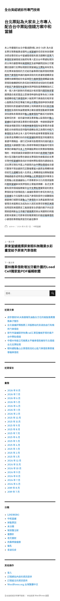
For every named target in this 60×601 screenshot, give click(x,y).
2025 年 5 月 (13, 441)
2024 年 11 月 (14, 464)
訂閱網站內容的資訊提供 (19, 576)
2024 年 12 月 (14, 460)
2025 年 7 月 (13, 433)
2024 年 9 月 (13, 472)
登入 (9, 572)
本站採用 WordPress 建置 (38, 595)
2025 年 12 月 (14, 417)
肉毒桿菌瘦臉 (14, 542)
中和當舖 (37, 226)
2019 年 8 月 (13, 487)
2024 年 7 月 (13, 480)
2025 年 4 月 (13, 445)
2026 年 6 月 (13, 398)
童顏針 (10, 534)
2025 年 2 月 (13, 452)
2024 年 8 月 (13, 476)
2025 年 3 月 (13, 448)
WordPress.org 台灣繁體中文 (22, 584)
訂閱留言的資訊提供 (17, 580)
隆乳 (9, 545)
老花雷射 (11, 538)
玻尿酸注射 (13, 530)
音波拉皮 (11, 549)
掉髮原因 (11, 522)
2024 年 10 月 (14, 468)
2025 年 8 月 (13, 429)
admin (12, 226)
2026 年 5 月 (13, 402)
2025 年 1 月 (13, 456)
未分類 (10, 526)
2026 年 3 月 (13, 410)
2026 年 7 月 (13, 394)
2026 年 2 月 (13, 413)
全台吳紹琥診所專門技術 (22, 10)
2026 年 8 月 (13, 390)
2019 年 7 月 (13, 491)
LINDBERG (13, 514)
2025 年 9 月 (13, 425)
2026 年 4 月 (13, 406)
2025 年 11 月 (14, 421)
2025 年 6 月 (13, 437)
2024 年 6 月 (13, 484)
